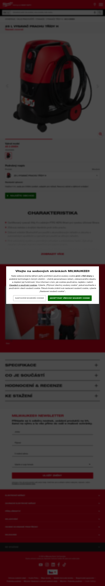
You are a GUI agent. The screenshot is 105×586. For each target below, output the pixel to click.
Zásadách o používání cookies (23, 285)
